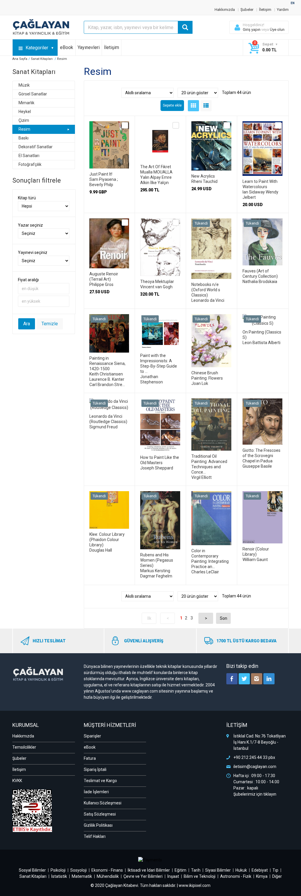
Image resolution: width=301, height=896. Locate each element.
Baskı (24, 138)
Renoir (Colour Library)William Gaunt (256, 554)
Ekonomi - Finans (107, 870)
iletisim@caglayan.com (254, 766)
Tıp (275, 870)
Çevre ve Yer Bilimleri (143, 876)
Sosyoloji (78, 870)
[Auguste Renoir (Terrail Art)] (109, 221)
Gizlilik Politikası (98, 825)
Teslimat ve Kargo (100, 780)
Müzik (24, 85)
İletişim (265, 9)
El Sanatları (29, 155)
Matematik (82, 876)
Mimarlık (26, 102)
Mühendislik (108, 876)
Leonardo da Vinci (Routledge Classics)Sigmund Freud (108, 421)
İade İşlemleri (96, 791)
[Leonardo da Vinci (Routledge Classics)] (109, 401)
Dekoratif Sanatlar (36, 146)
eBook (66, 47)
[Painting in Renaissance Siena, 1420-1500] (109, 317)
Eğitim (180, 870)
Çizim (24, 120)
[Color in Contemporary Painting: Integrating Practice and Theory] (211, 494)
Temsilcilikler (24, 747)
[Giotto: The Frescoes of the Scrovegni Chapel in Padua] (262, 401)
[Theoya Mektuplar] (160, 221)
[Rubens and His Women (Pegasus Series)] (160, 494)
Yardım (283, 9)
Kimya (261, 876)
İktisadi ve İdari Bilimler (149, 870)
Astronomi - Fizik (235, 876)
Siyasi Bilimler (218, 870)
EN (292, 3)
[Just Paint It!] (109, 124)
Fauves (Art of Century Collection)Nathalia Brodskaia (260, 276)
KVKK (17, 780)
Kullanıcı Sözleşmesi (102, 803)
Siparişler (92, 736)
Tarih (195, 870)
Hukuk (241, 870)
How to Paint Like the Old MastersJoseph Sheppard (159, 462)
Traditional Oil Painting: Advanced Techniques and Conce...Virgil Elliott (209, 467)
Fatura (90, 758)
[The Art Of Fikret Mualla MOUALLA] (160, 124)
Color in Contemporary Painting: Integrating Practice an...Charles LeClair (210, 561)
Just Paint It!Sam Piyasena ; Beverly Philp (103, 179)
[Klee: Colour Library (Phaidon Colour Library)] (109, 494)
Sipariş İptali (95, 769)
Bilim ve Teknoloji (199, 876)
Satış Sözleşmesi (100, 814)
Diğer (277, 876)
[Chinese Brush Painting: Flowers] (211, 317)
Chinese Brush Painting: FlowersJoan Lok (207, 378)
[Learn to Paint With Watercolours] (262, 124)
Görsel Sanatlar (33, 94)
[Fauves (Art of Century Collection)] (262, 221)
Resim (24, 129)
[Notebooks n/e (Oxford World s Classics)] (211, 221)
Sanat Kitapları (32, 876)
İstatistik (59, 876)
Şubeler (246, 9)
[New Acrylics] (211, 124)
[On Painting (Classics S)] (262, 317)
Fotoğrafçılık (30, 164)
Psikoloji (58, 870)
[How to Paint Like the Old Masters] (160, 401)
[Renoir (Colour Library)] (262, 494)
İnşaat (173, 876)
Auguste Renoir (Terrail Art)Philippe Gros (103, 279)
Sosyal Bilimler (32, 870)
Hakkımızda (225, 9)
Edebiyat (260, 870)
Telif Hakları (95, 836)
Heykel (25, 111)
